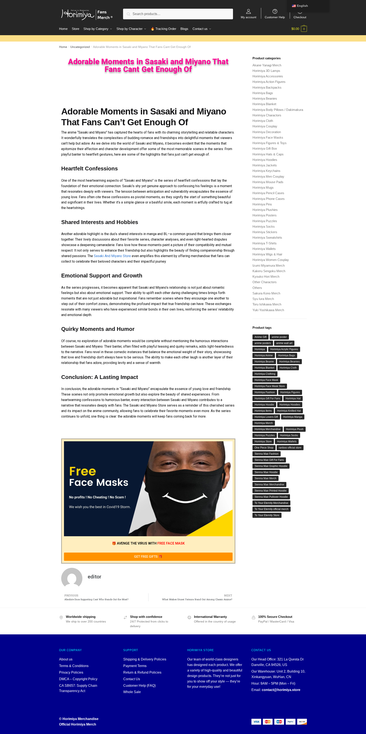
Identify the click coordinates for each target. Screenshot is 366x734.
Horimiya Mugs (263, 187)
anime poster (279, 337)
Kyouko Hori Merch (265, 276)
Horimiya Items (263, 410)
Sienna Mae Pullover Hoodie (271, 496)
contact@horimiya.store (281, 690)
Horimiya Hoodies (264, 160)
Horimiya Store (263, 441)
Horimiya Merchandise (268, 429)
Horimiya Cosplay (264, 126)
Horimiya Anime (264, 355)
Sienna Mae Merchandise (269, 484)
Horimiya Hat (293, 398)
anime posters (263, 343)
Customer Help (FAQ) (139, 685)
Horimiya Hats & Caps (268, 154)
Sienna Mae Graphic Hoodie (271, 466)
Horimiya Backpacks (266, 87)
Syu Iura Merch (263, 299)
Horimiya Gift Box (264, 148)
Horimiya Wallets (264, 249)
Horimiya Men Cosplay (268, 176)
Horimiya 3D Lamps (266, 70)
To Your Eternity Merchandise (271, 502)
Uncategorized (80, 47)
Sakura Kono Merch (266, 293)
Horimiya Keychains (266, 171)
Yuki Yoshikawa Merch (268, 310)
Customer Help (275, 17)
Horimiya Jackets (264, 165)
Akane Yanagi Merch (266, 65)
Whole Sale (132, 692)
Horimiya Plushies (265, 210)
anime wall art (284, 343)
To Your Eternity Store (267, 515)
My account (248, 17)
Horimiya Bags (262, 93)
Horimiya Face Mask (266, 380)
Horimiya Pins (262, 204)
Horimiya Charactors (266, 115)
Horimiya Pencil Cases (268, 193)
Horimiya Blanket (264, 104)
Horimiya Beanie (264, 361)
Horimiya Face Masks (267, 137)
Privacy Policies (71, 672)
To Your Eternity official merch (271, 509)
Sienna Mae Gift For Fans (269, 459)
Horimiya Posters (264, 215)
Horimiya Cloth (262, 121)
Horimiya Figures (290, 392)
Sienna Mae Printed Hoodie (271, 490)
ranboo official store (290, 447)
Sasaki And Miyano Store (112, 256)
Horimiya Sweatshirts (267, 237)
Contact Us (131, 679)
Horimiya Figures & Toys (269, 143)
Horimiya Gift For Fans (267, 398)
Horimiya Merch (264, 423)
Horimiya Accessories (267, 76)
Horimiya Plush (295, 429)
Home (63, 47)
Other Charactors (264, 282)
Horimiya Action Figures (269, 82)
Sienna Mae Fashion (267, 453)
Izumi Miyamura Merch (268, 265)
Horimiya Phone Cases (268, 199)
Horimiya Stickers (264, 232)
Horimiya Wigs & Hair (267, 254)
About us (65, 659)
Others (257, 288)
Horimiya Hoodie (264, 404)
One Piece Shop (264, 447)
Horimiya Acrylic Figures (284, 349)
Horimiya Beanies (264, 98)
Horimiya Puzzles (264, 221)
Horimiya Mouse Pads (267, 182)
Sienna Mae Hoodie (266, 472)
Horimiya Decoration (266, 132)
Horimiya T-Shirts (264, 243)
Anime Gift (260, 337)
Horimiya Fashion (265, 392)
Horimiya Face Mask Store (270, 386)
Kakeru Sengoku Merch (268, 271)
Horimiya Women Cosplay (270, 260)
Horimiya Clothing (265, 373)
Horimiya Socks (263, 226)
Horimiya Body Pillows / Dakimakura (277, 109)
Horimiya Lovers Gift (266, 416)
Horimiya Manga (292, 416)
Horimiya (260, 349)
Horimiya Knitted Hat (289, 410)
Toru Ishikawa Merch (266, 304)
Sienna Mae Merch (265, 478)
